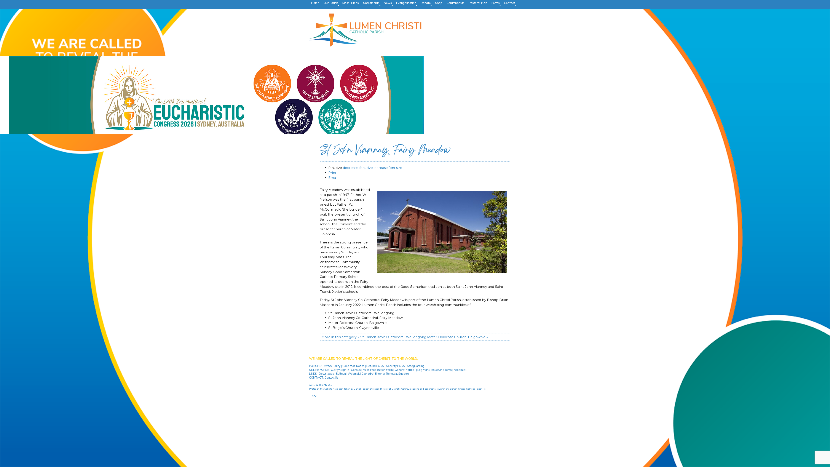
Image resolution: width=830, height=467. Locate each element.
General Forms (404, 370)
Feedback (460, 370)
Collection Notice (353, 366)
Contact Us (331, 378)
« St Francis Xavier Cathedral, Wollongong (392, 337)
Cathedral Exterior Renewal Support (385, 374)
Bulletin (341, 374)
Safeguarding (416, 366)
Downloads (326, 374)
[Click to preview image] (442, 272)
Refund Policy (375, 366)
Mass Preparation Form (378, 370)
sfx (314, 396)
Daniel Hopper (361, 388)
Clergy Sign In (340, 370)
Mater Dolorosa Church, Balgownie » (457, 337)
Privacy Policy (332, 366)
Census (356, 370)
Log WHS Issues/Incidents (434, 370)
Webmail (354, 374)
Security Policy (395, 366)
